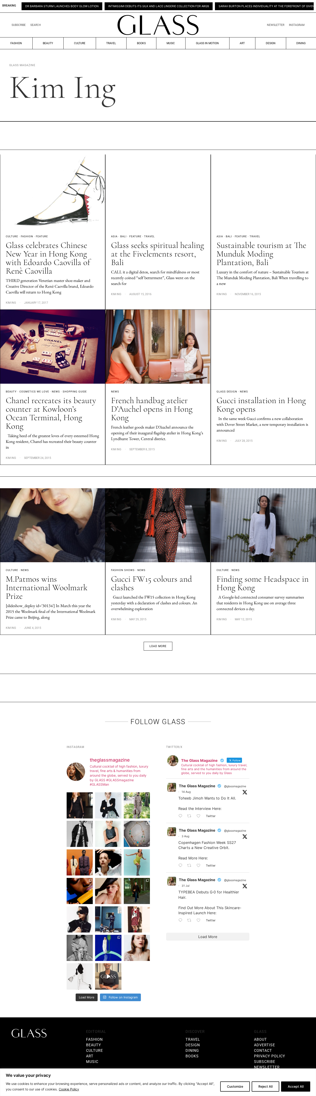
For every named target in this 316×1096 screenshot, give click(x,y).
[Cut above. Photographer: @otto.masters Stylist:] (108, 862)
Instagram (296, 25)
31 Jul (185, 885)
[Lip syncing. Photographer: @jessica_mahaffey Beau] (137, 948)
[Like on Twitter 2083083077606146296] (200, 920)
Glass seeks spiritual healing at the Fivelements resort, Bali (157, 254)
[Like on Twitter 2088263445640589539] (200, 816)
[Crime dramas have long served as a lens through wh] (137, 862)
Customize (235, 1086)
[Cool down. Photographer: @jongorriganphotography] (80, 891)
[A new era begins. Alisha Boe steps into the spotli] (108, 976)
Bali (123, 236)
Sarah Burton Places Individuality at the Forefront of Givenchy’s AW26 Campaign (241, 6)
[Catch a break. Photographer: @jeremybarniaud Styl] (108, 919)
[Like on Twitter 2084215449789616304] (200, 865)
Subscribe (19, 25)
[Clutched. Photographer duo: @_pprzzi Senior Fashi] (80, 919)
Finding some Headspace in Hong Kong (263, 583)
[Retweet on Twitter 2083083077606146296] (190, 920)
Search (35, 25)
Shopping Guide (75, 391)
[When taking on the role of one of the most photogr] (80, 805)
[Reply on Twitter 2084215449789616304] (181, 865)
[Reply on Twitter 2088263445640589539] (181, 816)
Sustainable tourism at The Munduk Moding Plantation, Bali (261, 254)
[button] (158, 646)
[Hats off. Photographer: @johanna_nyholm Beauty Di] (108, 891)
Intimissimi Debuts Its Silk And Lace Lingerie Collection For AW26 (117, 6)
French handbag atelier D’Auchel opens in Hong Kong (151, 409)
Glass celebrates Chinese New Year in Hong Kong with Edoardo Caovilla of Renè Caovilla (48, 258)
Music (171, 43)
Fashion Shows (123, 570)
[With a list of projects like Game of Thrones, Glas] (108, 805)
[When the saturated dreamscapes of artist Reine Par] (108, 948)
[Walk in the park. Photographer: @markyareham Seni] (137, 891)
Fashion (16, 43)
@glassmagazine (235, 786)
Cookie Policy (69, 1089)
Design (271, 43)
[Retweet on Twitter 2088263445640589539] (190, 816)
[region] (158, 1082)
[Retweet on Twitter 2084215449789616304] (190, 865)
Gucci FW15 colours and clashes (151, 583)
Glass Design (227, 391)
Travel (111, 43)
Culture (79, 43)
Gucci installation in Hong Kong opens (261, 404)
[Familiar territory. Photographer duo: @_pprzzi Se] (137, 805)
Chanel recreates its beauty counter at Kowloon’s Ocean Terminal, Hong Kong (51, 413)
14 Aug (186, 791)
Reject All (265, 1086)
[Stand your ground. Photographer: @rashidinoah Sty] (80, 862)
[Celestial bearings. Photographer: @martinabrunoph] (137, 834)
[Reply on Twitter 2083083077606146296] (181, 920)
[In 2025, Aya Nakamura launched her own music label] (80, 948)
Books (141, 43)
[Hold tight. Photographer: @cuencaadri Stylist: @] (108, 834)
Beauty (48, 43)
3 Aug (185, 836)
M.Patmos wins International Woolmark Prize (46, 587)
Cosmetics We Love (34, 391)
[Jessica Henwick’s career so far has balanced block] (80, 976)
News (56, 391)
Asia (114, 236)
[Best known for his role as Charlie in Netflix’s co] (80, 834)
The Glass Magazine (197, 786)
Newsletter (275, 25)
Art (242, 43)
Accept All (296, 1086)
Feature (42, 236)
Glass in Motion (207, 43)
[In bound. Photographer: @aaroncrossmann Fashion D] (137, 919)
